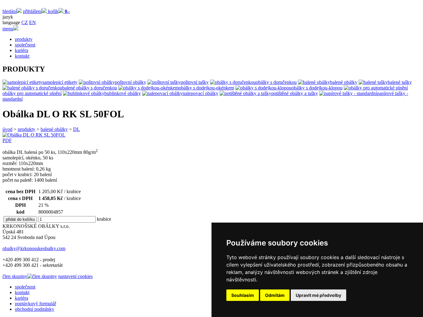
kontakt (22, 56)
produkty (24, 39)
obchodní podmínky (34, 309)
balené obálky (54, 129)
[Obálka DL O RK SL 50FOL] (33, 134)
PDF (7, 140)
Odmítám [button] (275, 295)
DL (76, 129)
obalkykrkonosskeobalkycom (33, 248)
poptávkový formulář (35, 303)
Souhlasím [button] (242, 295)
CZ (24, 22)
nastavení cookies (75, 276)
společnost (25, 44)
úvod (7, 129)
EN (32, 22)
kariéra (21, 50)
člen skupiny (14, 276)
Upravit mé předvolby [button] (318, 295)
